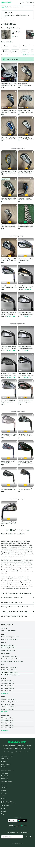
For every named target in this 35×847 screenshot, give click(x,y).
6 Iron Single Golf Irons (7, 681)
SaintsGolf (20, 221)
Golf (2, 21)
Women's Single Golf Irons (8, 648)
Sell (23, 2)
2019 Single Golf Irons (7, 720)
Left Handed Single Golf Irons (9, 639)
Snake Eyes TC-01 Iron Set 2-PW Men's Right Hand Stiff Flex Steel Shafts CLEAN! (25, 225)
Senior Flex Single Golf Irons (9, 672)
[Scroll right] (32, 34)
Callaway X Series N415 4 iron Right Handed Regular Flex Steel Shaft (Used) (8, 84)
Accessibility (5, 806)
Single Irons (13, 21)
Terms (3, 796)
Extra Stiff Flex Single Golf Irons (10, 675)
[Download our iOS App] (12, 820)
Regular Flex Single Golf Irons (9, 667)
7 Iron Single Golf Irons (7, 683)
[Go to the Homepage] (6, 2)
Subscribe (29, 836)
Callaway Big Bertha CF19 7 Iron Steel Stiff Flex (8, 462)
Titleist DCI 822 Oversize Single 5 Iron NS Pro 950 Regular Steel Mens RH (9, 313)
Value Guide (4, 773)
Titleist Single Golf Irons (8, 707)
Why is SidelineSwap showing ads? (17, 148)
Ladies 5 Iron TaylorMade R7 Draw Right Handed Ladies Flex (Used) (9, 259)
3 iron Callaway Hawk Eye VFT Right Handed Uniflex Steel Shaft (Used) (9, 111)
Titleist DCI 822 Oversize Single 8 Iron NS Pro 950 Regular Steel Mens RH (26, 286)
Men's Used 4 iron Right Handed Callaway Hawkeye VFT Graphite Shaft (25, 199)
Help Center (4, 767)
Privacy (3, 798)
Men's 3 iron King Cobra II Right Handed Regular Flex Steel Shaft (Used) (25, 172)
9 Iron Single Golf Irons (7, 686)
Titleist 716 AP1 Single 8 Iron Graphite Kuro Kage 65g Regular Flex (25, 401)
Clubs (6, 21)
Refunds (3, 761)
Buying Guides (27, 752)
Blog (2, 814)
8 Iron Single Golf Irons (7, 691)
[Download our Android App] (22, 820)
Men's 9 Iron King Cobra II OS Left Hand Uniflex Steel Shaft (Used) (25, 111)
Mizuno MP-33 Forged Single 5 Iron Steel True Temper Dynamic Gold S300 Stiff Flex (25, 488)
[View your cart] (27, 2)
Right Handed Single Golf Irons (10, 637)
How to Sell (4, 776)
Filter (6, 51)
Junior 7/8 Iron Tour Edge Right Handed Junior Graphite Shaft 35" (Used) (9, 138)
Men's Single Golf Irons (7, 645)
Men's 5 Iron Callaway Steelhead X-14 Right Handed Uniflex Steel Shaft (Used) (25, 138)
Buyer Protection (6, 764)
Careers (3, 790)
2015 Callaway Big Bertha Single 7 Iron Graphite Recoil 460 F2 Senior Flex (25, 435)
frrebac (3, 80)
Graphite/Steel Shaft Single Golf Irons (12, 661)
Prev (7, 530)
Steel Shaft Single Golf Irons (9, 656)
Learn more (27, 748)
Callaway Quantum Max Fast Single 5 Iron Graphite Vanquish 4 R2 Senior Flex (25, 259)
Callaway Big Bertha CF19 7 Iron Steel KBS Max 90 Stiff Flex (25, 462)
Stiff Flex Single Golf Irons (8, 670)
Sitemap (3, 811)
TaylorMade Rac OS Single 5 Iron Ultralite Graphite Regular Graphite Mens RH (8, 347)
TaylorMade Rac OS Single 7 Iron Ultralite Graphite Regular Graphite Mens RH (25, 347)
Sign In (32, 2)
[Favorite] (15, 64)
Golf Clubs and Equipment (8, 630)
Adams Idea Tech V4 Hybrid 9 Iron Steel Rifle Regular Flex (8, 488)
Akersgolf (20, 255)
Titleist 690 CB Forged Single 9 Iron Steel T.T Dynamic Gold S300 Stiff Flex (9, 435)
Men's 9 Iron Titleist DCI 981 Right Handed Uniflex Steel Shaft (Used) (8, 225)
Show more (4, 693)
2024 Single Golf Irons (7, 728)
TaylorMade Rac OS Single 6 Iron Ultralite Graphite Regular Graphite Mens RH (25, 313)
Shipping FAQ (5, 759)
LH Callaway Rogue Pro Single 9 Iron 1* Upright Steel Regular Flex (9, 522)
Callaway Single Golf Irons (8, 699)
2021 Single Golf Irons (7, 718)
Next (28, 530)
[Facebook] (8, 752)
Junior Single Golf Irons (8, 650)
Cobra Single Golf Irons (7, 709)
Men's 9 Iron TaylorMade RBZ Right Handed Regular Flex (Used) (8, 199)
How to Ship (4, 778)
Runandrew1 (21, 80)
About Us (4, 787)
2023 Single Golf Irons (7, 725)
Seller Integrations (6, 781)
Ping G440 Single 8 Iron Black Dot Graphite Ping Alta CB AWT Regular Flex (9, 286)
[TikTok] (20, 752)
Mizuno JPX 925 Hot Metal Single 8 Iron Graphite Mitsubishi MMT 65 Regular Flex (8, 401)
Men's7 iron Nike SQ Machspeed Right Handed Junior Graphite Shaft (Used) (25, 84)
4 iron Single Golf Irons (7, 688)
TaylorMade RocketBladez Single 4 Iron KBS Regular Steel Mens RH (26, 374)
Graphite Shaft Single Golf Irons (10, 659)
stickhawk (20, 282)
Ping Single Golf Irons (7, 704)
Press (3, 808)
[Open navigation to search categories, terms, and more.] (2, 6)
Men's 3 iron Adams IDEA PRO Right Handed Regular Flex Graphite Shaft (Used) (9, 172)
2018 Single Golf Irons (7, 723)
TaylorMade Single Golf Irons (9, 702)
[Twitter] (16, 752)
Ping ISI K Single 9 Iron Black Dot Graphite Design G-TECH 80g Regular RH (8, 374)
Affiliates (3, 793)
